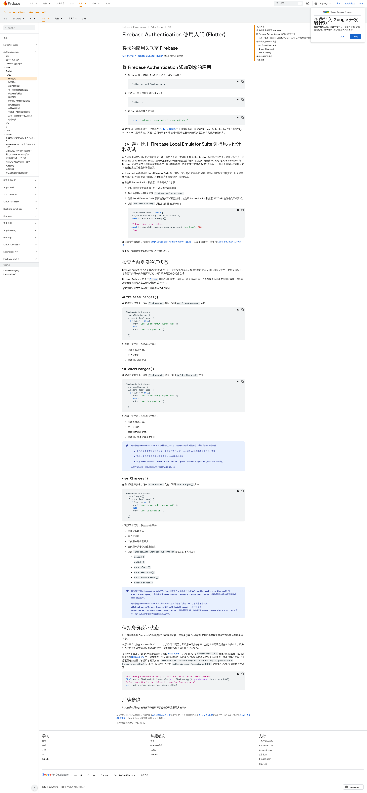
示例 (84, 18)
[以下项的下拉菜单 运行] (50, 3)
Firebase (126, 27)
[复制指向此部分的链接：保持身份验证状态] (162, 628)
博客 (338, 3)
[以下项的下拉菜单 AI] (35, 18)
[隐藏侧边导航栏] (34, 788)
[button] (17, 45)
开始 (356, 36)
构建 (32, 3)
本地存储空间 (138, 657)
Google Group (265, 750)
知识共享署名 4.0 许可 (161, 715)
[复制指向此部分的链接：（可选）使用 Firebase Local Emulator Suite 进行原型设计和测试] (139, 150)
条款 (44, 787)
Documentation (14, 12)
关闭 (342, 36)
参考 (44, 745)
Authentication (39, 12)
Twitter (153, 750)
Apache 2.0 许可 (206, 715)
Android (78, 775)
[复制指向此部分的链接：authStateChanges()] (161, 297)
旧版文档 (263, 763)
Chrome (91, 775)
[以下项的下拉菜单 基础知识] (24, 18)
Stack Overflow (266, 745)
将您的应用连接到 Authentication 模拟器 (171, 241)
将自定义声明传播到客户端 (163, 467)
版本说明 (263, 754)
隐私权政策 (54, 787)
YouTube (154, 754)
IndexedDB (173, 653)
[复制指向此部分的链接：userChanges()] (151, 478)
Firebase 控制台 (167, 129)
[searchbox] (19, 27)
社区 (94, 3)
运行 (45, 3)
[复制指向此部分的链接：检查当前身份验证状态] (171, 262)
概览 (5, 18)
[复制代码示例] (242, 81)
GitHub (45, 759)
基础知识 (17, 18)
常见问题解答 (265, 759)
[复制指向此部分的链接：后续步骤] (143, 700)
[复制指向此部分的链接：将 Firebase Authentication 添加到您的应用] (214, 67)
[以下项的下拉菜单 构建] (37, 3)
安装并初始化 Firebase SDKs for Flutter (142, 56)
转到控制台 (350, 3)
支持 (108, 3)
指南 (44, 740)
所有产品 (144, 775)
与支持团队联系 (266, 740)
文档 (81, 3)
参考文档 (73, 18)
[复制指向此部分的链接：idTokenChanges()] (157, 369)
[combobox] (288, 3)
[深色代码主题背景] (238, 81)
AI (31, 18)
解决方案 (60, 3)
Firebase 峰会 (156, 745)
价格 (72, 3)
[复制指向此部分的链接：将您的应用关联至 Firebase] (181, 48)
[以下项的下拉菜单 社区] (99, 3)
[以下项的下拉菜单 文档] (86, 3)
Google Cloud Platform (124, 775)
